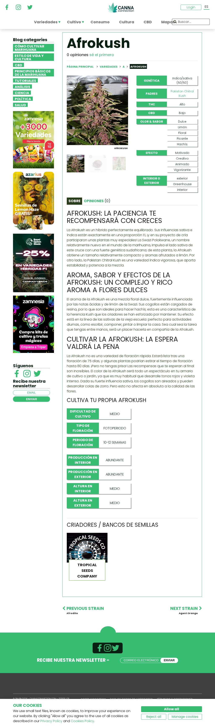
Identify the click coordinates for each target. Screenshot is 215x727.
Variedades (109, 67)
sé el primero (101, 54)
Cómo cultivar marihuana (29, 47)
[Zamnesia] (33, 139)
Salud (20, 105)
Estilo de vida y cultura (29, 57)
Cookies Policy (82, 721)
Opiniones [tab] (97, 200)
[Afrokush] (97, 110)
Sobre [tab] (74, 200)
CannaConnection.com (120, 7)
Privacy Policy (51, 721)
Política (23, 99)
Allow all (171, 709)
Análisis (22, 86)
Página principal (80, 67)
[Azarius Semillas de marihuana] (33, 200)
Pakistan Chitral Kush (182, 93)
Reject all (153, 716)
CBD (18, 65)
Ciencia (22, 92)
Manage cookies (185, 716)
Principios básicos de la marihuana (33, 72)
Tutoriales (25, 80)
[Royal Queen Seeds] (33, 262)
